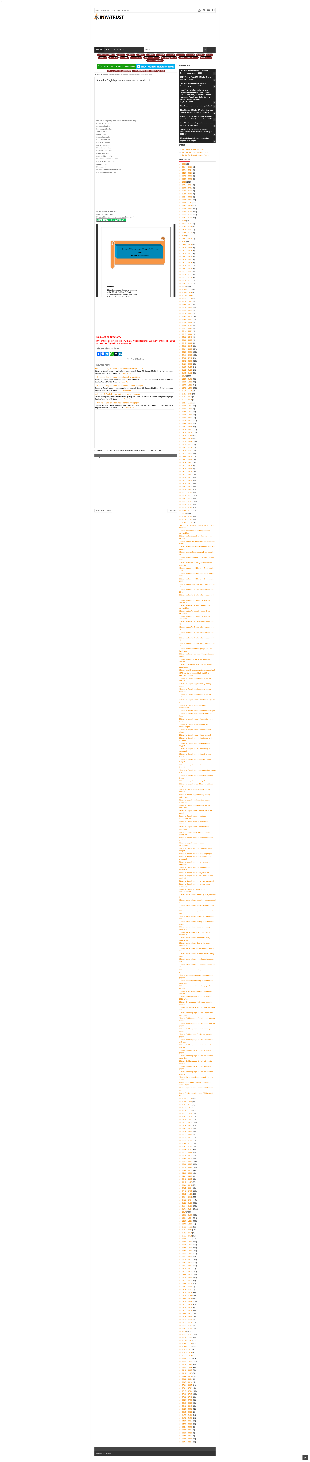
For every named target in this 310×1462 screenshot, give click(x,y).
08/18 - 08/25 (187, 433)
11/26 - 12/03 (187, 1227)
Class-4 (151, 55)
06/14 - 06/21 (187, 331)
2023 (184, 221)
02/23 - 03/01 (187, 352)
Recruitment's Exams (189, 58)
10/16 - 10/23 (187, 1364)
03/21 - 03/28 (187, 250)
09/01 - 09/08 (187, 427)
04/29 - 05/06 (187, 1173)
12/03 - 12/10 (187, 1224)
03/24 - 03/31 (187, 197)
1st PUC (103, 58)
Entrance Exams (152, 58)
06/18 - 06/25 (187, 1293)
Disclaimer (125, 10)
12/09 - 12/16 (187, 522)
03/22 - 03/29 (187, 340)
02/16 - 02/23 (187, 355)
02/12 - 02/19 (187, 1322)
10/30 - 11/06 (187, 1358)
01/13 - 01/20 (187, 507)
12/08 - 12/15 (187, 385)
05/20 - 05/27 (187, 1164)
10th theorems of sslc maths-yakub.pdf (196, 106)
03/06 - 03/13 (187, 1436)
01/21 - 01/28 (187, 212)
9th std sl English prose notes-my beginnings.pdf (118, 403)
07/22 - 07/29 (187, 1140)
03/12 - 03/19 (187, 1310)
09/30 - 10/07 (187, 1119)
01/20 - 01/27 (187, 504)
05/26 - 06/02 (187, 194)
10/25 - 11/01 (187, 298)
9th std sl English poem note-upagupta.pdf (195, 854)
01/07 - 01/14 (187, 218)
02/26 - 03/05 (187, 1316)
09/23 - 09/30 (187, 1122)
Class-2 (131, 55)
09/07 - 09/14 (187, 170)
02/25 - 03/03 (187, 200)
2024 (184, 182)
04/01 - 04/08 (187, 1176)
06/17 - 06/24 (187, 1152)
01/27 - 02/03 (187, 501)
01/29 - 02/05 (187, 1325)
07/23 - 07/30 (187, 1281)
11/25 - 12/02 (187, 1098)
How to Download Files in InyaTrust (149, 71)
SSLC (210, 55)
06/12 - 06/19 (187, 1406)
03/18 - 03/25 (187, 1179)
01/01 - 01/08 (187, 1328)
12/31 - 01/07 (187, 224)
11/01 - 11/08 (187, 295)
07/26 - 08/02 (187, 322)
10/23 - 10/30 (187, 1361)
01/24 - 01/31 (187, 274)
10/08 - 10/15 (187, 1248)
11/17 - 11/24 (187, 394)
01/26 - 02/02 (187, 364)
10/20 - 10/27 (187, 406)
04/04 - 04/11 (187, 245)
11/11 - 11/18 (187, 1105)
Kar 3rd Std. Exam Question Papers (195, 155)
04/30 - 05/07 (187, 230)
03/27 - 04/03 (187, 1427)
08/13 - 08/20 (187, 1272)
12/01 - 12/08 (187, 388)
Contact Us (105, 10)
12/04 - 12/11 (187, 1343)
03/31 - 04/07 (187, 474)
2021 (184, 242)
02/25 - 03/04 (187, 1188)
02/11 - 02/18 (187, 203)
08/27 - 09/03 (187, 1266)
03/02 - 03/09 (187, 176)
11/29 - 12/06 (187, 289)
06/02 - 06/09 (187, 460)
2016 (184, 1331)
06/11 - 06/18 (187, 1296)
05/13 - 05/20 (187, 1167)
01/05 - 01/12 (187, 373)
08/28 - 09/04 (187, 1379)
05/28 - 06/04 (187, 1302)
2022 (184, 236)
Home (100, 49)
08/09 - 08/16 (187, 316)
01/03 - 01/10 (187, 283)
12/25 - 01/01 (187, 1334)
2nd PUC (114, 58)
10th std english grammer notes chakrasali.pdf (197, 670)
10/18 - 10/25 (187, 301)
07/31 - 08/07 (187, 1385)
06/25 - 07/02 (187, 1289)
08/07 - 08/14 (187, 239)
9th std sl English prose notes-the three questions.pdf (120, 368)
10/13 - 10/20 (187, 409)
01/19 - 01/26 (187, 367)
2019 (184, 376)
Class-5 (161, 55)
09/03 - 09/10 (187, 1263)
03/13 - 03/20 (187, 1433)
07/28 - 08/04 (187, 442)
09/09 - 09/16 (187, 1128)
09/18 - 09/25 (187, 1370)
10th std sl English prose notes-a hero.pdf (195, 735)
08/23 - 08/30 (187, 310)
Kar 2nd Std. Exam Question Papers (195, 152)
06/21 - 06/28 (187, 328)
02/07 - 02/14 (187, 268)
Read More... (127, 373)
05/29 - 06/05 (187, 1409)
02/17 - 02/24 (187, 492)
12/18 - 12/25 (187, 1337)
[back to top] (305, 1457)
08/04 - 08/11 (187, 439)
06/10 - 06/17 (187, 1155)
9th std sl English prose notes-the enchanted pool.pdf (120, 386)
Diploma (124, 58)
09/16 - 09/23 (187, 1125)
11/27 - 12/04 (187, 1346)
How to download (155, 60)
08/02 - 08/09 (187, 319)
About (97, 10)
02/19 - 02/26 (187, 1319)
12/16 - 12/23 (187, 519)
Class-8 (190, 55)
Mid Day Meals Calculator (119, 71)
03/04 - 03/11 (187, 1185)
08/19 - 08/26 (187, 1134)
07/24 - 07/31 (187, 1388)
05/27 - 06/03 (187, 1161)
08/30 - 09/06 (187, 307)
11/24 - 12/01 (187, 391)
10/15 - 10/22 (187, 1245)
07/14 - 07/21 (187, 445)
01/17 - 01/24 (187, 277)
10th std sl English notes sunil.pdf (192, 781)
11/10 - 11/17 (187, 397)
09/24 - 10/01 (187, 1254)
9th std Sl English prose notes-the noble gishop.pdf (119, 394)
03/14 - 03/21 (187, 254)
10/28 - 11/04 (187, 1110)
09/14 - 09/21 (187, 167)
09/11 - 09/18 (187, 1373)
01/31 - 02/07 (187, 271)
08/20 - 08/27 (187, 1269)
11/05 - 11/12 (187, 1236)
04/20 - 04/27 (187, 173)
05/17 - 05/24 (187, 334)
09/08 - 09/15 (187, 424)
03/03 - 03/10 (187, 486)
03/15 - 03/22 (187, 343)
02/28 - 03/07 (187, 259)
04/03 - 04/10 (187, 1424)
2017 (184, 1212)
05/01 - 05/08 (187, 1418)
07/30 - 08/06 (187, 1278)
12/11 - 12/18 (187, 1340)
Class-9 (200, 55)
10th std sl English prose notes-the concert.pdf (197, 711)
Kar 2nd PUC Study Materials (193, 149)
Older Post (172, 510)
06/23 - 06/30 (187, 191)
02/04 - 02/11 (187, 206)
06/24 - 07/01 (187, 1149)
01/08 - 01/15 (187, 233)
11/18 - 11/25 (187, 1101)
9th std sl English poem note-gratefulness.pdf (196, 881)
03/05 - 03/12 (187, 1313)
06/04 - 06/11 (187, 227)
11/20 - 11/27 (187, 1349)
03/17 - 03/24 (187, 480)
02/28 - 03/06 (187, 1439)
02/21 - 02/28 (187, 263)
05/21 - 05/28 (187, 1304)
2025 (184, 164)
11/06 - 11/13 (187, 1355)
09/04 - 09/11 (187, 1376)
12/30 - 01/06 (187, 516)
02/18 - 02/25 (187, 1191)
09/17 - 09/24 (187, 1257)
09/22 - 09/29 (187, 418)
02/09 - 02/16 (187, 358)
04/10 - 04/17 (187, 1421)
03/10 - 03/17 (187, 483)
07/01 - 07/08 (187, 1146)
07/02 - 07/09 (187, 1287)
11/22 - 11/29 (187, 292)
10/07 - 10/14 (187, 1116)
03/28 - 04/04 (187, 248)
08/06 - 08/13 (187, 1275)
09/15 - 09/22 (187, 421)
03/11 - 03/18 (187, 1182)
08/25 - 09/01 (187, 430)
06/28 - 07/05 (187, 325)
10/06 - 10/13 (187, 412)
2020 (184, 286)
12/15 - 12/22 (187, 382)
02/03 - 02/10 (187, 498)
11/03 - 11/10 (187, 400)
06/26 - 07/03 (187, 1400)
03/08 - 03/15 (187, 346)
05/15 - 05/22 (187, 1412)
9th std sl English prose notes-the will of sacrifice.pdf (119, 377)
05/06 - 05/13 (187, 1170)
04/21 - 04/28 (187, 471)
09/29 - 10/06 (187, 415)
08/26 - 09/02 (187, 1131)
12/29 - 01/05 (187, 379)
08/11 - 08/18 (187, 436)
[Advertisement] (171, 30)
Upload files (118, 49)
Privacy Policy (115, 10)
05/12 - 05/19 (187, 465)
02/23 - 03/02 (187, 179)
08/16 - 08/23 (187, 313)
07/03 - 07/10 (187, 1397)
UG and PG (137, 58)
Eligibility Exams (169, 58)
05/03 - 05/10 (187, 337)
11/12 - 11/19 (187, 1233)
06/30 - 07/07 (187, 188)
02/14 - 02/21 (187, 265)
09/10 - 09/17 (187, 1260)
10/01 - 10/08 (187, 1251)
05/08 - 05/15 (187, 1415)
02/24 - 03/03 (187, 489)
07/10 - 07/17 (187, 1394)
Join (107, 49)
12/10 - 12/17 (187, 1221)
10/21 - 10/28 (187, 1113)
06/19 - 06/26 (187, 1403)
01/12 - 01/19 (187, 370)
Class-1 (121, 55)
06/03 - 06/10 (187, 1158)
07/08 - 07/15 (187, 1143)
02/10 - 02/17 (187, 495)
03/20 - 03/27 (187, 1430)
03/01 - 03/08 (187, 349)
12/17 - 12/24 (187, 1218)
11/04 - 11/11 (187, 1107)
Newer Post (100, 510)
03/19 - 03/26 (187, 1307)
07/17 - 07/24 (187, 1391)
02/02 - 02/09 (187, 361)
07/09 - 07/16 (187, 1284)
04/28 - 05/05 (187, 468)
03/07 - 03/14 (187, 256)
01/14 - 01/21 (187, 215)
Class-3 (141, 55)
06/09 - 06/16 (187, 456)
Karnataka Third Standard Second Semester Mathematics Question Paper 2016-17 (196, 131)
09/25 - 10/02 (187, 1367)
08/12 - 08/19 (187, 1137)
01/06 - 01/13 (187, 510)
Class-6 (171, 55)
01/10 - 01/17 (187, 280)
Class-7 (181, 55)
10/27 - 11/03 (187, 403)
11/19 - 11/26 (187, 1230)
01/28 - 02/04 (187, 209)
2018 (184, 513)
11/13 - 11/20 (187, 1352)
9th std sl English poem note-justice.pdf (194, 873)
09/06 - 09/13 (187, 304)
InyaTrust (108, 1453)
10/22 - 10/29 (187, 1242)
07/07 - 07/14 (187, 185)
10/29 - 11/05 (187, 1239)
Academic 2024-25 (106, 55)
